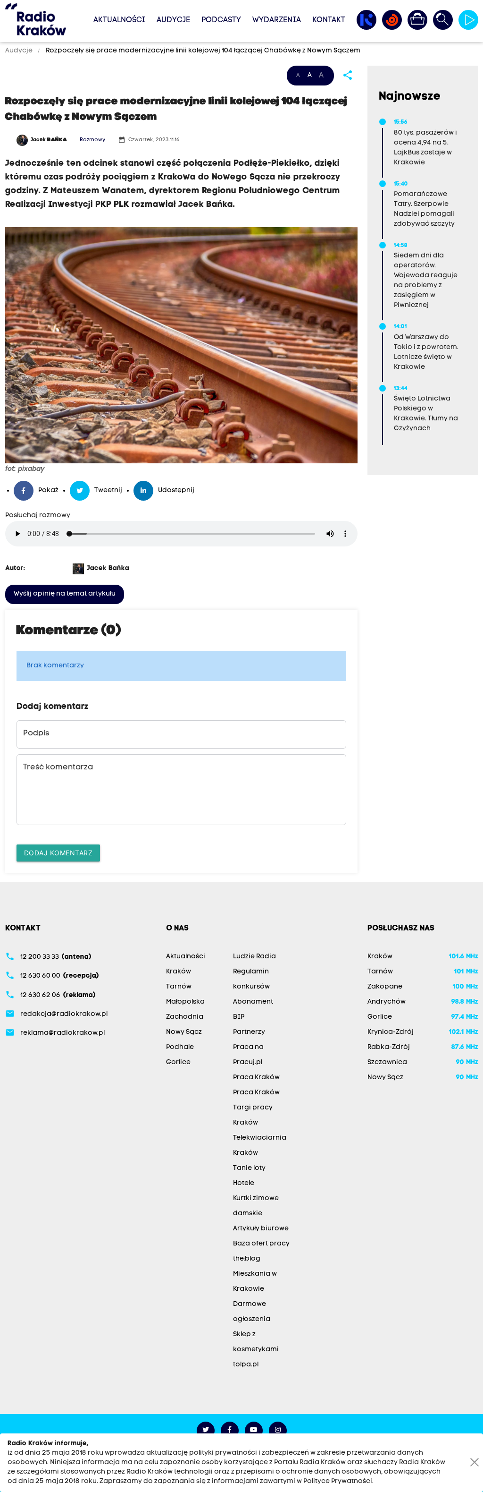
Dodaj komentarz (58, 853)
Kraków (178, 971)
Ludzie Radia (254, 956)
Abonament (253, 1002)
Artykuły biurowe (261, 1228)
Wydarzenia (276, 20)
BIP (238, 1017)
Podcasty (221, 20)
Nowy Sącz (184, 1032)
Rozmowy (92, 140)
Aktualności (119, 20)
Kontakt (328, 20)
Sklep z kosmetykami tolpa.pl (256, 1349)
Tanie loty (249, 1168)
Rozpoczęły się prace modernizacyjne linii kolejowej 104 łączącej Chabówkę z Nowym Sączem (202, 50)
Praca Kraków (256, 1077)
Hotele (243, 1183)
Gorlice (178, 1062)
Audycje (173, 20)
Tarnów (179, 986)
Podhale (180, 1047)
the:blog (246, 1258)
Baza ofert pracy (261, 1243)
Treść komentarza (58, 767)
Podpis (36, 733)
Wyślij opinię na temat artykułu (65, 593)
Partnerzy (249, 1032)
